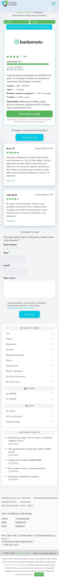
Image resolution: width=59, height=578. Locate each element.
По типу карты (13, 382)
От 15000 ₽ (11, 399)
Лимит (9, 360)
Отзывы (34, 22)
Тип (8, 333)
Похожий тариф (29, 113)
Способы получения (15, 376)
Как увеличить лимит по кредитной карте (27, 468)
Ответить (10, 181)
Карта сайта (26, 506)
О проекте (25, 498)
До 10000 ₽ (11, 394)
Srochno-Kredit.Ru (22, 553)
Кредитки (7, 506)
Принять (39, 574)
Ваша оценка (10, 244)
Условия (8, 22)
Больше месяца (13, 422)
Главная (19, 12)
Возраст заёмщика (14, 371)
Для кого (10, 349)
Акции (15, 506)
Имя (7, 253)
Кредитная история (15, 355)
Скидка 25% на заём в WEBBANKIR (24, 460)
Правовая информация (45, 498)
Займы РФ (28, 12)
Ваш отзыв (10, 278)
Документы (11, 344)
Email (7, 265)
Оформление (12, 366)
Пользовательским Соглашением (20, 308)
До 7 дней (10, 411)
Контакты (25, 502)
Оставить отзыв (29, 137)
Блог (14, 502)
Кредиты (6, 502)
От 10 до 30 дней (14, 416)
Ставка (9, 339)
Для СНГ (16, 498)
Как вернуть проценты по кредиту (23, 476)
